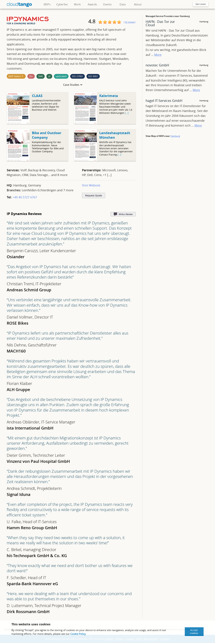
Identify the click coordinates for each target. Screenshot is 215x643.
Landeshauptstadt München (114, 135)
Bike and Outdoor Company (46, 135)
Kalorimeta (108, 95)
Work (77, 4)
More (158, 55)
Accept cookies (194, 631)
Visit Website (91, 185)
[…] (126, 112)
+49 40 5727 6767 (25, 197)
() (130, 22)
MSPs (47, 4)
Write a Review (126, 214)
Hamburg (175, 136)
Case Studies (71, 85)
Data (123, 4)
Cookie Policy (78, 633)
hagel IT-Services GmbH (164, 100)
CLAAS (37, 95)
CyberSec (62, 4)
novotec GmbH (157, 65)
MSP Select (14, 76)
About (138, 4)
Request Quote (93, 195)
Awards (92, 4)
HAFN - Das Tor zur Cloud (160, 23)
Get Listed (201, 4)
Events (107, 4)
